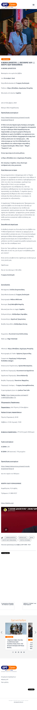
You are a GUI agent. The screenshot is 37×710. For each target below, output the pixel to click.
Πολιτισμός (6, 59)
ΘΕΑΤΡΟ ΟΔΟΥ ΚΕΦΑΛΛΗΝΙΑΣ (9, 540)
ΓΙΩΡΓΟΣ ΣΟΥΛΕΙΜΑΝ (25, 540)
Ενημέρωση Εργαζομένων (8, 677)
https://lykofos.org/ (7, 503)
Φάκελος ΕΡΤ (4, 679)
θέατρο (31, 537)
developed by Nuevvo (18, 702)
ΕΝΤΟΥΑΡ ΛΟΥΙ (22, 537)
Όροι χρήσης (5, 682)
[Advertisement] (18, 576)
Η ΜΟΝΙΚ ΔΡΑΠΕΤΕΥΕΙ (11, 537)
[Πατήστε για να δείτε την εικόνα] (18, 32)
